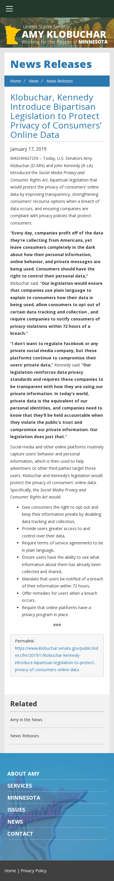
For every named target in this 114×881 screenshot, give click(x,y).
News (34, 81)
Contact (20, 833)
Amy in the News (26, 719)
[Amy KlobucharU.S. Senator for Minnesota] (57, 35)
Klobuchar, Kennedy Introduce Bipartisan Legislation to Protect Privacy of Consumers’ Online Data (55, 115)
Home (15, 81)
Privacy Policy (33, 870)
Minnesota (23, 797)
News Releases (51, 64)
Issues (16, 809)
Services (19, 785)
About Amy (23, 773)
